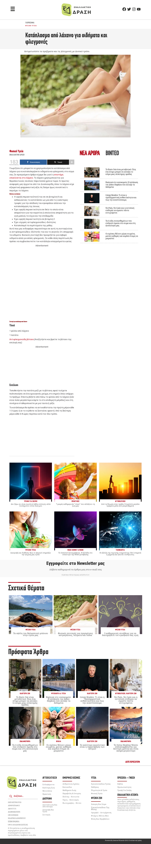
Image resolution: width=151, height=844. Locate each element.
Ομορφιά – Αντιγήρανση (101, 812)
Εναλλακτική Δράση (17, 155)
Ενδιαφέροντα (25, 741)
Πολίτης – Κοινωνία (71, 796)
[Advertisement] (42, 283)
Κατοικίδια (67, 787)
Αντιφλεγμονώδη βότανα (21, 339)
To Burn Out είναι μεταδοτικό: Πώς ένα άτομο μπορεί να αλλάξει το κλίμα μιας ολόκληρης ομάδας (120, 171)
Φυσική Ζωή (96, 798)
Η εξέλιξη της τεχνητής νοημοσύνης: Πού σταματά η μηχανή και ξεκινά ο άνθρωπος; (120, 554)
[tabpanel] (109, 203)
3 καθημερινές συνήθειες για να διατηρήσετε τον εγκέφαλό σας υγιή (120, 634)
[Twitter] (129, 9)
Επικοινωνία (13, 821)
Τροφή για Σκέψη (124, 790)
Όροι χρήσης (13, 815)
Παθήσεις (95, 787)
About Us (12, 808)
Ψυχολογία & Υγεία (58, 694)
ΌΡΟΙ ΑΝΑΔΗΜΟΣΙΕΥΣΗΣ (18, 824)
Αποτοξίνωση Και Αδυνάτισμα (49, 806)
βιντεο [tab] (112, 153)
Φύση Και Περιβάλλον (100, 819)
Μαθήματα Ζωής (69, 790)
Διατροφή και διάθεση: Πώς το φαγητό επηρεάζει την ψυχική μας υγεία (30, 554)
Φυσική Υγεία (31, 26)
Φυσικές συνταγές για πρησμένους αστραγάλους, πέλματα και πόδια (75, 634)
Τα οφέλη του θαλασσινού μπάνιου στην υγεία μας (30, 634)
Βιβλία (58, 741)
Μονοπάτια (47, 791)
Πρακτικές (46, 794)
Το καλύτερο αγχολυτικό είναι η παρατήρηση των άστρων (92, 747)
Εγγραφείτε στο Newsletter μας (75, 563)
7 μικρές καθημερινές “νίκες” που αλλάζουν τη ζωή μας (75, 505)
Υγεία (93, 777)
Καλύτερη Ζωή (25, 694)
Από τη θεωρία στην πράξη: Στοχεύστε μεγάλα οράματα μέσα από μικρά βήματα (120, 505)
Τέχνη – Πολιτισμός (71, 800)
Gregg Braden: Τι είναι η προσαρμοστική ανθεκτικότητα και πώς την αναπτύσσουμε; (120, 197)
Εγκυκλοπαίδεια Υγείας (101, 784)
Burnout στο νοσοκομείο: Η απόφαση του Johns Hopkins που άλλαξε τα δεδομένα (121, 184)
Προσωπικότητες (124, 787)
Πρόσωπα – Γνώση (126, 777)
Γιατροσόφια (29, 23)
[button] (12, 9)
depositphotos (14, 802)
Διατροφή (47, 798)
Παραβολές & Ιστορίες (72, 793)
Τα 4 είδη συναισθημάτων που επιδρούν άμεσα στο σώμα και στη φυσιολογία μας (120, 223)
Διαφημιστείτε (14, 812)
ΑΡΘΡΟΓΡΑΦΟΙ (14, 805)
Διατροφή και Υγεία (48, 811)
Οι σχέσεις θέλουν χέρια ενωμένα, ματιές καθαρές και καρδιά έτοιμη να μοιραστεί (121, 236)
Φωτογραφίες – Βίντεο (72, 803)
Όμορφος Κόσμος (71, 777)
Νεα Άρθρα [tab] (90, 153)
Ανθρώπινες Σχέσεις (71, 784)
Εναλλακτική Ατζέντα (127, 795)
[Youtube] (139, 9)
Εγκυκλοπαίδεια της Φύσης (100, 808)
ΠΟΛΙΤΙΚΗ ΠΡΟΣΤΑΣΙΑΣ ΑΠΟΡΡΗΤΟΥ (75, 575)
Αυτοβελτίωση (120, 694)
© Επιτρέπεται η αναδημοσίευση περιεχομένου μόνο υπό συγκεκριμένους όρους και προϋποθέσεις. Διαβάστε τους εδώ (22, 831)
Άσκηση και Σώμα (98, 804)
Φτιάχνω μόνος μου (100, 816)
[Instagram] (134, 9)
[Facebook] (124, 9)
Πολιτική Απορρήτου (16, 818)
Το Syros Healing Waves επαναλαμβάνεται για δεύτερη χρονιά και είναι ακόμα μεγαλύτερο (125, 748)
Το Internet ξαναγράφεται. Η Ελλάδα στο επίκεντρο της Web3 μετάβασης (75, 554)
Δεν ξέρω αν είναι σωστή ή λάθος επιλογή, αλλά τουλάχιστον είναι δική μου (30, 505)
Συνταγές (46, 814)
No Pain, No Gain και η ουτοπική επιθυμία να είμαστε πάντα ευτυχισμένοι (119, 210)
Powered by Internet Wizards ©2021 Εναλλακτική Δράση (123, 840)
